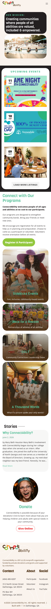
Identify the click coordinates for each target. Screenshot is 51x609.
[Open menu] (46, 3)
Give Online (25, 528)
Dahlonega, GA (32, 605)
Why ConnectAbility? (18, 433)
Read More (8, 466)
